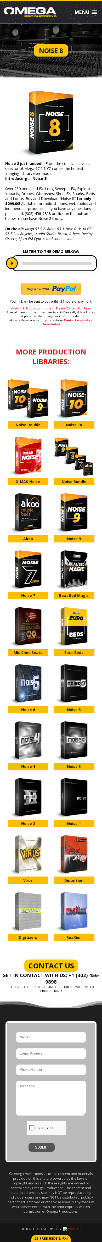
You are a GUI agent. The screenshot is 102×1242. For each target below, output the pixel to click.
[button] (12, 263)
